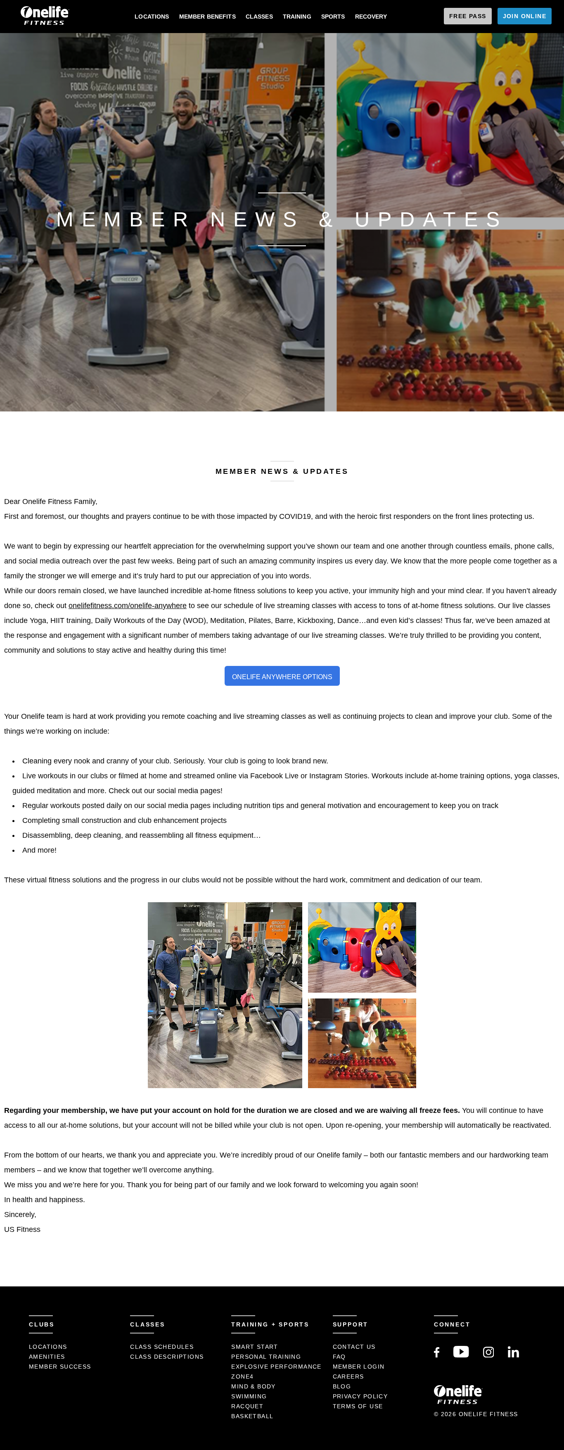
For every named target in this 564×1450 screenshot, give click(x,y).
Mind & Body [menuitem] (253, 1386)
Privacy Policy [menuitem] (360, 1396)
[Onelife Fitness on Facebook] (436, 1355)
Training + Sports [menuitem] (270, 1324)
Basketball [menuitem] (252, 1416)
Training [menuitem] (297, 16)
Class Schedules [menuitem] (162, 1346)
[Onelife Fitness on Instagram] (488, 1355)
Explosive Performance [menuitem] (276, 1366)
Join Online (524, 16)
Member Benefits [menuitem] (207, 16)
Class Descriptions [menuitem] (167, 1356)
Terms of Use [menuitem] (358, 1406)
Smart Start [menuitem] (254, 1346)
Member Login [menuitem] (359, 1366)
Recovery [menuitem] (371, 16)
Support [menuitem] (351, 1324)
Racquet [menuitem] (247, 1406)
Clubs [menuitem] (42, 1324)
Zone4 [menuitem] (242, 1376)
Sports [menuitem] (333, 16)
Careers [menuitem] (348, 1376)
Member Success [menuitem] (60, 1366)
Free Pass (467, 16)
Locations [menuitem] (152, 16)
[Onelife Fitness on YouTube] (461, 1355)
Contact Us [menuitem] (354, 1346)
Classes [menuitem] (259, 16)
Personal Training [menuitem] (266, 1356)
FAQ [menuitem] (339, 1356)
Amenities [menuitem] (47, 1356)
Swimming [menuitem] (249, 1396)
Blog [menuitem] (342, 1386)
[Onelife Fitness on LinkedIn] (513, 1355)
